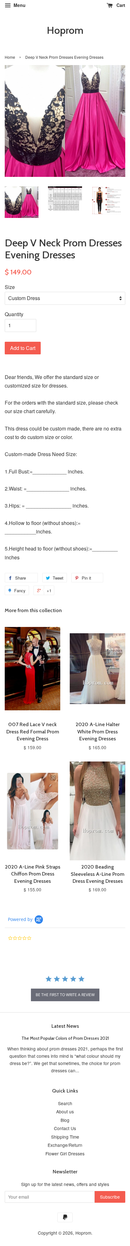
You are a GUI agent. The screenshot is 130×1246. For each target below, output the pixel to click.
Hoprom (65, 30)
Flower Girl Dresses (65, 1153)
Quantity (14, 314)
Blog (65, 1120)
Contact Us (65, 1128)
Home (10, 57)
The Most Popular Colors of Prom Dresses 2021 (65, 1038)
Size (10, 287)
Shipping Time (65, 1137)
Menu (19, 5)
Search (65, 1103)
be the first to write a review (65, 994)
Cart (120, 5)
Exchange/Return (65, 1145)
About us (65, 1111)
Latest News (65, 1026)
